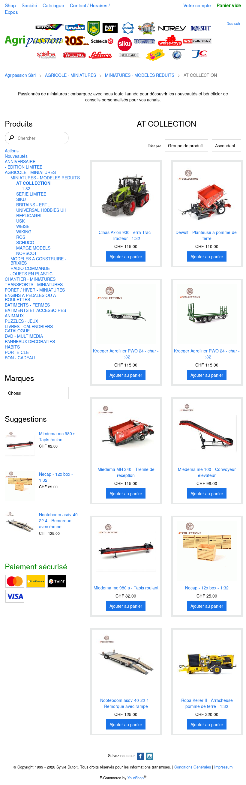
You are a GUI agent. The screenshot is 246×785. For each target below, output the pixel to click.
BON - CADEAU (20, 357)
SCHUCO (25, 242)
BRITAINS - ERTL (33, 204)
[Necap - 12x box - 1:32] (20, 486)
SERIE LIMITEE (31, 194)
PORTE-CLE (17, 352)
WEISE (22, 226)
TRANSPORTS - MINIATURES (34, 284)
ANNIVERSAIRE (20, 161)
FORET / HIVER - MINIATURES (35, 290)
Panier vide (229, 5)
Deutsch (233, 23)
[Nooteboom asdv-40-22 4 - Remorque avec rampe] (20, 527)
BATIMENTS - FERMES (27, 305)
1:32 (26, 188)
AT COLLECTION (33, 183)
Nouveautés (16, 156)
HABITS (12, 347)
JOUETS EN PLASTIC (31, 273)
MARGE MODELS (33, 248)
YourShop (136, 778)
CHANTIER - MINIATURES (30, 279)
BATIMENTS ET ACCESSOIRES (35, 310)
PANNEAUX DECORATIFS (30, 341)
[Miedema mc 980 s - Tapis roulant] (20, 446)
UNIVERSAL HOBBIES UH (41, 210)
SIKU (21, 199)
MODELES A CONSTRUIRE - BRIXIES (38, 260)
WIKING (24, 231)
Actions (12, 150)
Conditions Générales (192, 767)
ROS (20, 237)
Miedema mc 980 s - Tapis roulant (58, 436)
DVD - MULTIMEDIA (24, 336)
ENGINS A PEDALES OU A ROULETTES (30, 297)
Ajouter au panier (126, 256)
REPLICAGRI (28, 215)
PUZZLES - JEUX (21, 321)
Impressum (223, 767)
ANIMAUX (14, 315)
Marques (19, 377)
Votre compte (197, 5)
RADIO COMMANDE (30, 268)
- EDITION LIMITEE (23, 167)
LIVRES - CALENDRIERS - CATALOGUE (30, 328)
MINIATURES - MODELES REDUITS (139, 75)
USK (20, 221)
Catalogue (53, 5)
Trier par (154, 145)
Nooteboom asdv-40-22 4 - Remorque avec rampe (59, 520)
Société (29, 5)
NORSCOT (26, 253)
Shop (10, 5)
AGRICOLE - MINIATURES (70, 75)
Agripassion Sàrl (20, 75)
